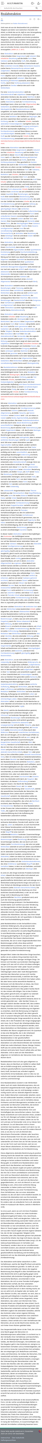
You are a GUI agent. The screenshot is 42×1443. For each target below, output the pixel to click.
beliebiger (9, 236)
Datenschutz (5, 1438)
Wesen (21, 583)
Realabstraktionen (23, 109)
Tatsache (22, 413)
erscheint (4, 580)
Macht (6, 710)
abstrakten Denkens (31, 343)
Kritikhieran (12, 864)
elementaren (28, 66)
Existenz (17, 415)
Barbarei (33, 677)
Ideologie (20, 319)
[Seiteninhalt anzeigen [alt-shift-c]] (2, 19)
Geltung (32, 204)
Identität (8, 636)
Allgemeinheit (27, 358)
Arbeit (14, 498)
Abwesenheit (24, 611)
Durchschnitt (10, 247)
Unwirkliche (15, 722)
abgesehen (23, 267)
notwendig (15, 486)
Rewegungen (15, 374)
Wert (35, 281)
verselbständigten (7, 133)
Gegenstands (21, 150)
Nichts (3, 83)
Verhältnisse (8, 238)
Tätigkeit (9, 331)
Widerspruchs (33, 662)
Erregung (25, 126)
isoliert (20, 218)
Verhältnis (4, 866)
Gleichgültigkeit (22, 223)
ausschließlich (21, 452)
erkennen (4, 578)
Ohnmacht (5, 715)
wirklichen (25, 209)
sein (28, 737)
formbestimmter (7, 806)
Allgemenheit (31, 104)
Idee (21, 329)
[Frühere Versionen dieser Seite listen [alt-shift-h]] (34, 19)
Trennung (19, 288)
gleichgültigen (6, 209)
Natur (34, 447)
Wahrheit (14, 80)
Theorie (33, 490)
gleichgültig (5, 551)
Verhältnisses (34, 732)
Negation (4, 621)
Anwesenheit (6, 588)
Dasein (33, 346)
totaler (30, 236)
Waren (3, 744)
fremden (24, 510)
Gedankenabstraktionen (31, 861)
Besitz (13, 418)
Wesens (15, 209)
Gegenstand (21, 56)
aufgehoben (5, 71)
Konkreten (8, 536)
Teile (31, 218)
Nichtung (18, 83)
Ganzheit (23, 530)
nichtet (7, 99)
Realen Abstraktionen (20, 23)
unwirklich (11, 593)
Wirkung (4, 341)
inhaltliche (5, 58)
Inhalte (28, 121)
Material (24, 495)
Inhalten (15, 174)
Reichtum (35, 801)
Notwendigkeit (26, 674)
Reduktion (13, 116)
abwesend (26, 83)
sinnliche (34, 298)
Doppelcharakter (17, 505)
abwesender (17, 189)
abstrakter (19, 233)
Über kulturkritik (18, 1438)
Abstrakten (5, 701)
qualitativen (29, 262)
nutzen (3, 418)
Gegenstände (6, 646)
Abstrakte (37, 544)
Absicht (17, 155)
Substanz (4, 61)
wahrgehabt (24, 437)
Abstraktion (8, 53)
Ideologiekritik (6, 109)
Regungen (33, 116)
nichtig (18, 558)
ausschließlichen (7, 425)
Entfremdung (13, 631)
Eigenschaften (19, 250)
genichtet (13, 353)
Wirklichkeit (5, 88)
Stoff (27, 472)
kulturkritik (15, 3)
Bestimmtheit (6, 655)
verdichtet (15, 191)
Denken (14, 85)
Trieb (28, 133)
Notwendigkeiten (16, 124)
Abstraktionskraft (7, 94)
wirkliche (33, 684)
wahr (36, 293)
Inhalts (33, 609)
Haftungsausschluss (8, 1440)
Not (16, 121)
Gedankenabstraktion (15, 92)
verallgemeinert (7, 228)
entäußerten (5, 216)
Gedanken (5, 329)
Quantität (9, 194)
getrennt (33, 578)
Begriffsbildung (35, 493)
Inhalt (5, 326)
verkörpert (9, 351)
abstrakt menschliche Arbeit (11, 752)
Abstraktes (5, 856)
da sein (11, 585)
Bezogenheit (14, 267)
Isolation (4, 437)
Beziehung (13, 58)
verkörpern (34, 126)
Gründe (16, 66)
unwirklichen (23, 732)
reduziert (33, 56)
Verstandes (21, 336)
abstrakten (5, 124)
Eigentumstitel (22, 418)
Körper (19, 472)
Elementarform (17, 68)
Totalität (24, 226)
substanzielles (32, 467)
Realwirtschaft (19, 300)
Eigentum (31, 520)
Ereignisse (37, 300)
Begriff (8, 832)
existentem (8, 66)
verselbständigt (6, 231)
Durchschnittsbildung (28, 252)
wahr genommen (21, 326)
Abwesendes (5, 274)
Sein (35, 606)
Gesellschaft (29, 789)
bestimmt (18, 651)
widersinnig (25, 455)
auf (10, 157)
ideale (19, 423)
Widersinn (4, 732)
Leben (32, 694)
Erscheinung (5, 252)
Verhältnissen (28, 515)
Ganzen (4, 221)
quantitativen (36, 250)
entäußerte (25, 295)
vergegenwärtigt (7, 725)
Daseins (37, 66)
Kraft (23, 61)
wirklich (21, 269)
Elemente (31, 221)
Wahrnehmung (32, 428)
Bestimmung (25, 196)
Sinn (30, 752)
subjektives (21, 94)
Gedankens (5, 107)
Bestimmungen (6, 619)
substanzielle (9, 490)
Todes (3, 811)
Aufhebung (5, 686)
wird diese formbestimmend (29, 384)
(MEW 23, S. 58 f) (17, 49)
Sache (10, 495)
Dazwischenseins (7, 199)
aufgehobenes (34, 664)
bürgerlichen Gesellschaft (10, 742)
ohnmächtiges (6, 699)
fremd (38, 628)
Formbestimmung (29, 102)
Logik (21, 706)
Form (30, 58)
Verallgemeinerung (28, 408)
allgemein (4, 259)
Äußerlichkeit (33, 211)
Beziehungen (23, 194)
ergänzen (17, 563)
